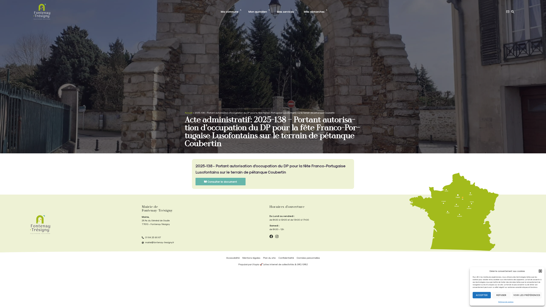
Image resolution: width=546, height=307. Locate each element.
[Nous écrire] (507, 11)
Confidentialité (286, 257)
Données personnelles (308, 257)
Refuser (501, 295)
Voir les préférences (526, 295)
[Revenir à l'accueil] (40, 224)
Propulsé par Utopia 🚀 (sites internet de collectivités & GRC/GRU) (273, 264)
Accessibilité (233, 257)
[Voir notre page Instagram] (277, 236)
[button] (540, 271)
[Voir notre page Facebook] (271, 236)
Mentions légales (251, 257)
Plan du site (269, 257)
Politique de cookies (505, 302)
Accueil (188, 112)
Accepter (482, 295)
